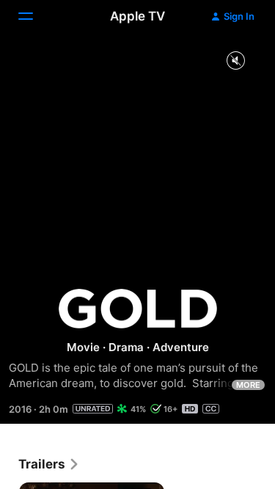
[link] (49, 464)
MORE (248, 385)
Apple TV (137, 16)
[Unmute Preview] (235, 61)
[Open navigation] (34, 16)
